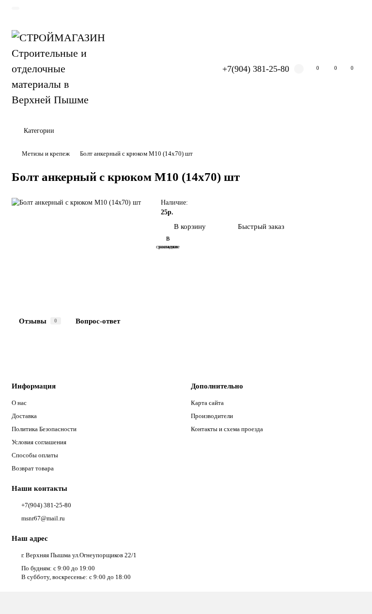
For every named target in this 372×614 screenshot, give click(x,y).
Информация (34, 386)
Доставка (24, 416)
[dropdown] (15, 8)
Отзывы (38, 321)
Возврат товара (33, 468)
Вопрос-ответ (98, 321)
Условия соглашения (39, 442)
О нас (19, 402)
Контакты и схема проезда (227, 429)
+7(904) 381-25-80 (255, 69)
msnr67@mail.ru (43, 518)
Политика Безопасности (44, 429)
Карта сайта (207, 402)
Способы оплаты (35, 455)
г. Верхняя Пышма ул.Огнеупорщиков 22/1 (79, 555)
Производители (212, 416)
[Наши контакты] (351, 593)
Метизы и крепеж (46, 153)
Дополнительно (217, 386)
